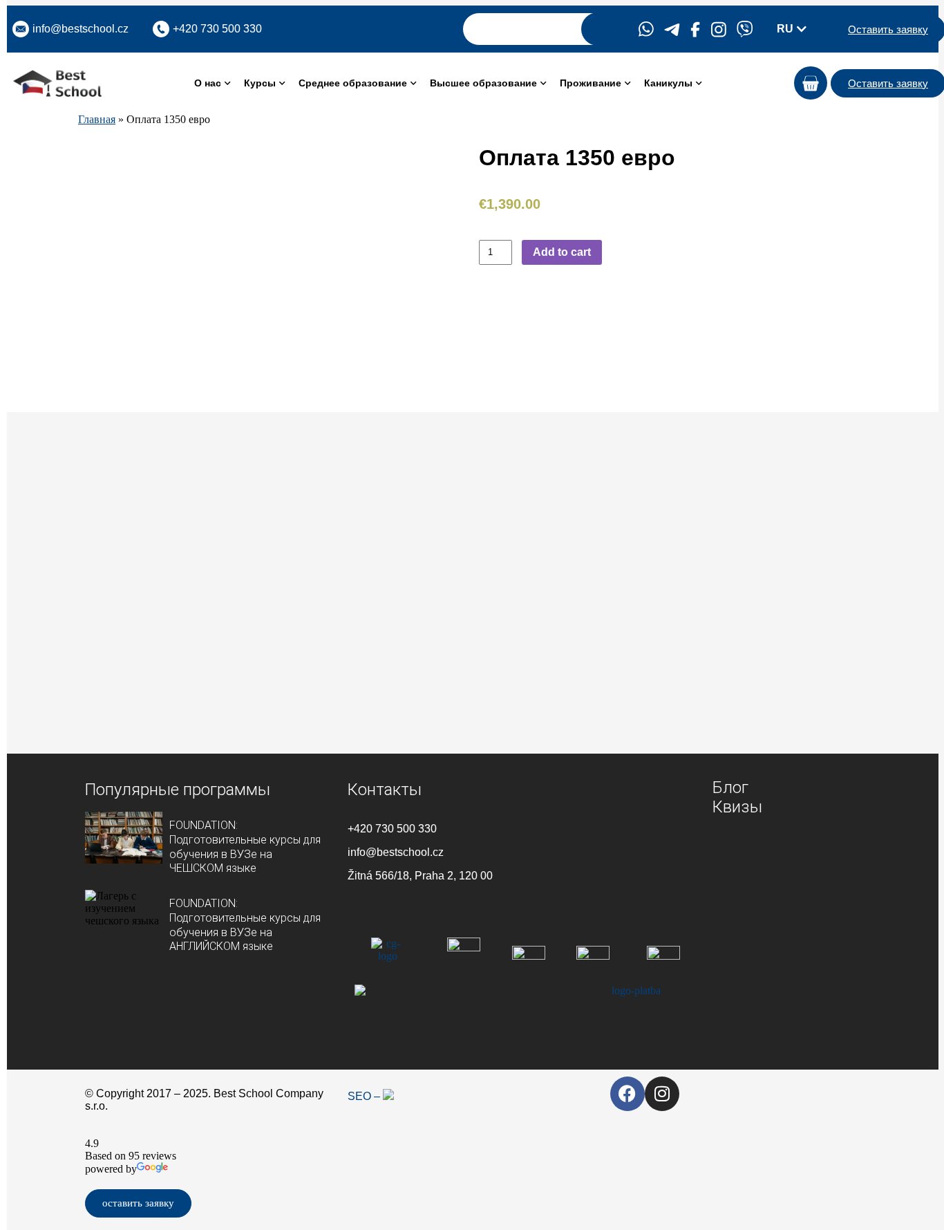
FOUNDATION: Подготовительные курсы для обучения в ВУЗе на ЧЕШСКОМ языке (245, 847)
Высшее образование (483, 82)
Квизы (737, 807)
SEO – (365, 1096)
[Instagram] (662, 1094)
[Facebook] (627, 1094)
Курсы (260, 82)
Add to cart (562, 252)
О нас (207, 82)
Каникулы (668, 82)
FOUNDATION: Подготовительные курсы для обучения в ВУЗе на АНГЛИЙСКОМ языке (245, 925)
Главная (96, 119)
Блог (730, 787)
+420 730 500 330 (392, 829)
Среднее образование (353, 82)
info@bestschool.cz (80, 29)
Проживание (590, 82)
